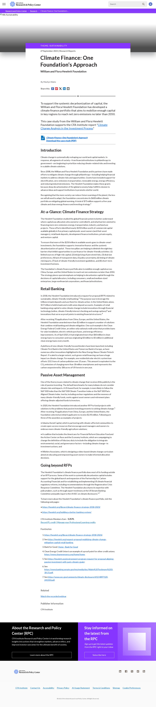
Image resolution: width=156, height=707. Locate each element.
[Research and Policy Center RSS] (144, 671)
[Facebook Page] (126, 671)
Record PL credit (48, 522)
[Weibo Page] (138, 671)
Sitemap (116, 688)
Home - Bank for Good (68, 547)
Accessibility (48, 688)
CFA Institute (21, 688)
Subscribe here (99, 655)
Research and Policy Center (16, 11)
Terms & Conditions (101, 688)
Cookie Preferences (132, 688)
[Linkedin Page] (120, 671)
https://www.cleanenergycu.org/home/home (64, 554)
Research (33, 11)
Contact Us (35, 688)
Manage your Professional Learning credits (76, 522)
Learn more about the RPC (42, 655)
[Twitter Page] (132, 671)
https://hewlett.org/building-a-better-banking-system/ (66, 512)
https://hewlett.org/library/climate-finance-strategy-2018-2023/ (71, 507)
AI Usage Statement (81, 688)
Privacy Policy (63, 688)
